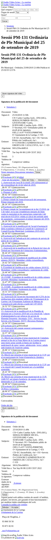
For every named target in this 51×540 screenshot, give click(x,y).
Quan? (4, 15)
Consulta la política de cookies (14, 504)
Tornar (37, 172)
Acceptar (14, 507)
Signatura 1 (11, 107)
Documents (18, 396)
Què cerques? (7, 9)
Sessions (10, 26)
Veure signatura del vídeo (13, 94)
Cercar (4, 21)
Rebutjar (5, 507)
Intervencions (43, 180)
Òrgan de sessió (8, 12)
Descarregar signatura (24, 172)
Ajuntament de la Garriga (12, 512)
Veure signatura (8, 172)
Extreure (17, 483)
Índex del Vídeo (27, 180)
